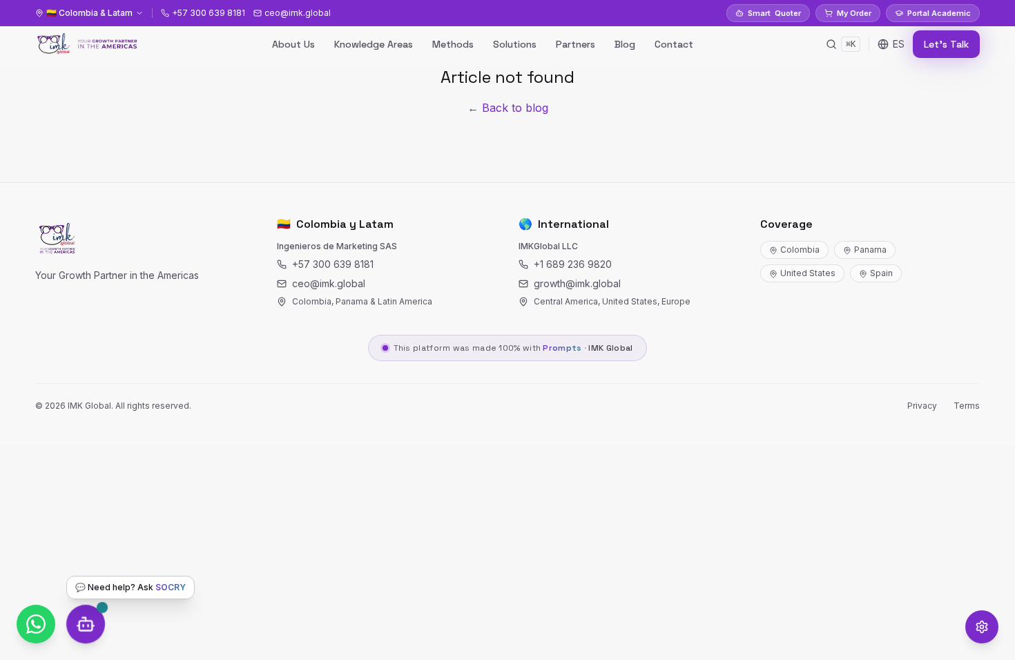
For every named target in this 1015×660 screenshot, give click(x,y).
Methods (453, 44)
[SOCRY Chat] (85, 624)
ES (899, 44)
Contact (674, 44)
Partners (575, 44)
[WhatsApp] (36, 624)
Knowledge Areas (373, 44)
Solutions (514, 44)
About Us (293, 44)
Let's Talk (946, 44)
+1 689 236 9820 (573, 264)
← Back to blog (507, 108)
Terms (967, 405)
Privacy (922, 405)
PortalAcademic (939, 13)
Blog (625, 44)
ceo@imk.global (328, 283)
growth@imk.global (577, 283)
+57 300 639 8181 (333, 264)
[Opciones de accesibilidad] (981, 626)
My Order (854, 13)
